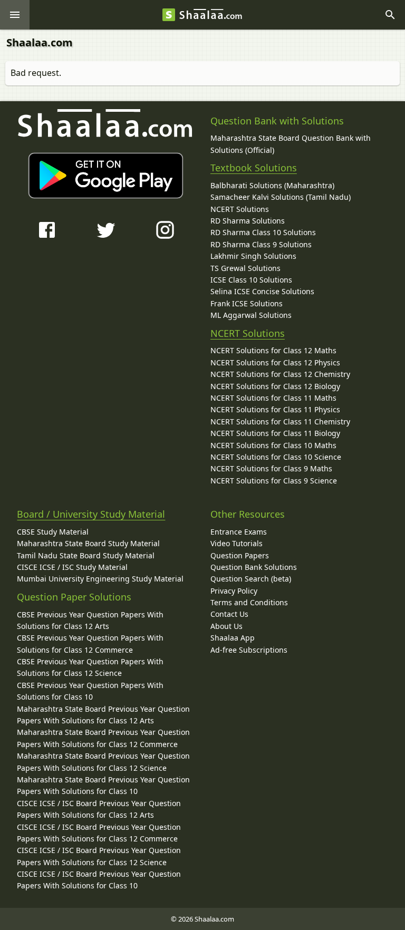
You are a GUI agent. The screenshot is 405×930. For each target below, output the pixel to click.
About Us (226, 626)
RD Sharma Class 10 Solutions (263, 232)
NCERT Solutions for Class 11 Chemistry (280, 421)
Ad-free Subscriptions (248, 650)
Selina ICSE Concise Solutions (262, 291)
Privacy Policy (233, 591)
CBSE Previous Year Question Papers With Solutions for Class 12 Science (90, 667)
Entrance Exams (238, 532)
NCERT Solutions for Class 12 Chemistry (280, 374)
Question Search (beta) (250, 579)
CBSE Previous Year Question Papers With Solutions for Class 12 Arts (90, 620)
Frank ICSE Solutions (246, 303)
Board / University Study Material (91, 514)
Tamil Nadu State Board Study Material (86, 555)
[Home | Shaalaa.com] (168, 14)
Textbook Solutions (253, 167)
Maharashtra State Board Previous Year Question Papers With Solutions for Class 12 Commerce (103, 738)
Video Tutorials (236, 543)
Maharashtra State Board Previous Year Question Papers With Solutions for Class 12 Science (103, 761)
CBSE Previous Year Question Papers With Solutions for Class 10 (90, 691)
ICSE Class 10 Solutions (251, 280)
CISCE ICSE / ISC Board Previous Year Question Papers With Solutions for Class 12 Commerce (99, 833)
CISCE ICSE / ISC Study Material (72, 567)
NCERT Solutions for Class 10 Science (275, 457)
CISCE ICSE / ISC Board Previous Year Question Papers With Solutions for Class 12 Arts (99, 809)
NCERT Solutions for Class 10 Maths (273, 445)
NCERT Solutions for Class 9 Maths (271, 468)
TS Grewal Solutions (245, 268)
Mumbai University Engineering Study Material (100, 579)
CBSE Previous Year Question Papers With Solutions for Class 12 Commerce (90, 643)
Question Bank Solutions (253, 567)
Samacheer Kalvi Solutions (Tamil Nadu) (280, 197)
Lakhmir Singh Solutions (253, 256)
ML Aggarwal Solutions (251, 315)
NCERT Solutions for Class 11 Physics (275, 409)
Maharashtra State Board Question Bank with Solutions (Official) (290, 143)
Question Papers (239, 555)
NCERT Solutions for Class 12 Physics (275, 362)
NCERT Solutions (239, 209)
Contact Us (229, 614)
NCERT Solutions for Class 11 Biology (275, 433)
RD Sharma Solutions (247, 221)
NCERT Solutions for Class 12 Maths (273, 350)
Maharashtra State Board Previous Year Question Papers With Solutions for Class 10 (103, 785)
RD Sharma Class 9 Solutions (261, 244)
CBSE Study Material (53, 532)
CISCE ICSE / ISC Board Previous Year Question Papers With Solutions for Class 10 (99, 879)
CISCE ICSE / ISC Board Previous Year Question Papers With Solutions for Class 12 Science (99, 856)
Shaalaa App (232, 638)
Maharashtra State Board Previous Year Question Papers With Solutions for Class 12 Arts (103, 714)
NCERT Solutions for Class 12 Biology (275, 386)
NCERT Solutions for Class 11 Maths (273, 398)
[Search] (390, 15)
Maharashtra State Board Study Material (88, 543)
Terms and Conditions (249, 602)
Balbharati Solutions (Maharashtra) (272, 185)
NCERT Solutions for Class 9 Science (273, 481)
